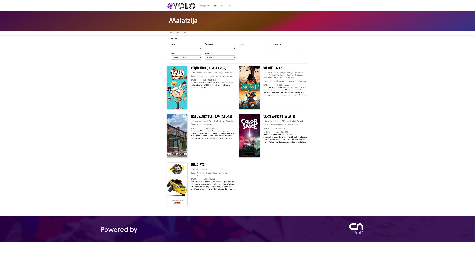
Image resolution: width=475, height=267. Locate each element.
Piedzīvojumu (211, 173)
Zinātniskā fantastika (278, 125)
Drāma (199, 125)
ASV (209, 73)
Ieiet (222, 6)
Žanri (241, 44)
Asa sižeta (282, 81)
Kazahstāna (299, 73)
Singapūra (299, 75)
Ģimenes (200, 76)
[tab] (237, 38)
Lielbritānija (218, 73)
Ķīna (265, 75)
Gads (173, 44)
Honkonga (281, 75)
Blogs (214, 6)
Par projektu (204, 6)
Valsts (207, 53)
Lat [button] (229, 6)
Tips (172, 53)
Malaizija (228, 73)
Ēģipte (275, 77)
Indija (282, 73)
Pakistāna (290, 77)
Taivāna (290, 75)
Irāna (282, 77)
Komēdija (220, 76)
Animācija (210, 76)
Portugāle (300, 121)
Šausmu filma (293, 125)
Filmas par (277, 44)
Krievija (290, 73)
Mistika (229, 76)
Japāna (272, 75)
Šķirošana (209, 44)
